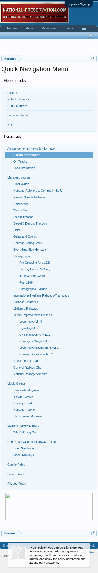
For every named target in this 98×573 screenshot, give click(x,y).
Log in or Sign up (79, 4)
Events (69, 28)
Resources (49, 28)
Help (10, 124)
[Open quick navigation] (93, 58)
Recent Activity (17, 105)
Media (29, 28)
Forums (12, 92)
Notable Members (19, 99)
